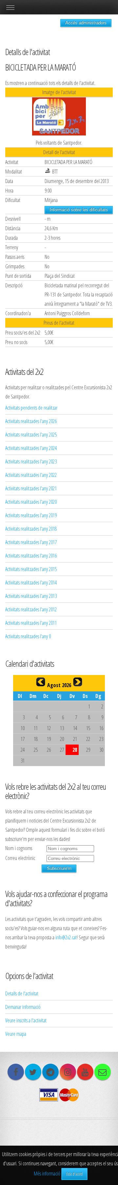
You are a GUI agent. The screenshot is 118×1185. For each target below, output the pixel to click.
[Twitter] (33, 1072)
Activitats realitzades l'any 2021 (31, 488)
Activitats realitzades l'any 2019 (31, 515)
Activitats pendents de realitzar (31, 407)
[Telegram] (50, 1072)
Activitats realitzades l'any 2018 (31, 528)
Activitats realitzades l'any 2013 (31, 596)
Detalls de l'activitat (21, 993)
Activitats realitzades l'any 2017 (31, 542)
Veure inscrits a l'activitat (26, 1020)
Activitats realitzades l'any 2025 (31, 434)
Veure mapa (15, 1033)
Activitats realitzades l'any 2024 (31, 448)
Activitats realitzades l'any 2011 (31, 622)
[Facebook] (16, 1072)
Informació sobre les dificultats (78, 209)
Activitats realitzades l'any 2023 (31, 461)
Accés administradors (86, 22)
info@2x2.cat (66, 937)
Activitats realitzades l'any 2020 (31, 501)
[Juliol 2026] (40, 682)
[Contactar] (102, 1072)
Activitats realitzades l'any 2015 (31, 569)
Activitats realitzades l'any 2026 (31, 421)
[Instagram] (68, 1072)
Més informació (47, 1173)
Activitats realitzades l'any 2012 (31, 609)
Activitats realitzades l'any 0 (28, 636)
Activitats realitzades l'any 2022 (31, 475)
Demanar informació (23, 1007)
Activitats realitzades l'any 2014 (31, 582)
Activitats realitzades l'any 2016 (31, 555)
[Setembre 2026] (77, 682)
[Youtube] (85, 1072)
